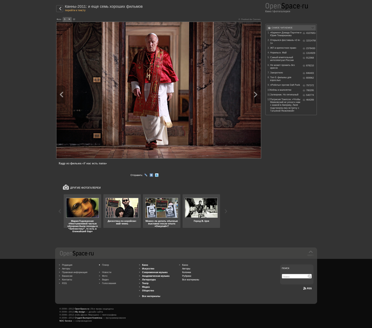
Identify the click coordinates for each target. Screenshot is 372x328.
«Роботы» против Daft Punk (285, 85)
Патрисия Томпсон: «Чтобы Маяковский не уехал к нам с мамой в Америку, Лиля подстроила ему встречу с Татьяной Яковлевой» (285, 105)
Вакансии (67, 276)
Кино (268, 11)
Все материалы (190, 279)
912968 (310, 57)
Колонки (186, 272)
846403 (310, 73)
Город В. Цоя (201, 221)
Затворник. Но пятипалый (284, 94)
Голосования (109, 283)
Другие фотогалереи (85, 187)
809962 (310, 77)
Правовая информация (74, 272)
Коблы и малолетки (280, 90)
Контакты (67, 279)
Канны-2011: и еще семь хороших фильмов (104, 6)
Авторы (66, 268)
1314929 (310, 53)
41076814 (311, 33)
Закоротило (276, 72)
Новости (106, 272)
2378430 (310, 48)
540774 (310, 95)
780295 (310, 90)
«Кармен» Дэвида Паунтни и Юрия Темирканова (285, 34)
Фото (104, 276)
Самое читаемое (282, 27)
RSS (64, 283)
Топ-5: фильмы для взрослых (280, 78)
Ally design (79, 312)
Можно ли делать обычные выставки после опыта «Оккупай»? (162, 223)
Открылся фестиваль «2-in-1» (285, 41)
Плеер (105, 265)
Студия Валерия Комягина (88, 318)
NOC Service (65, 321)
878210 (310, 65)
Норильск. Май (278, 52)
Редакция (67, 265)
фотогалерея (281, 11)
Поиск (285, 268)
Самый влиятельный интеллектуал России (282, 58)
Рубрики (186, 276)
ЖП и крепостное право (283, 48)
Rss (309, 288)
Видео (105, 279)
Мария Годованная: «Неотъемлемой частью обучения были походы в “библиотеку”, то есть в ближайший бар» (82, 226)
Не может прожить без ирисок (282, 66)
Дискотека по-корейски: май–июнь (122, 222)
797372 (310, 85)
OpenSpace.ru (82, 309)
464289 (310, 99)
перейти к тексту (75, 10)
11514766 (311, 40)
